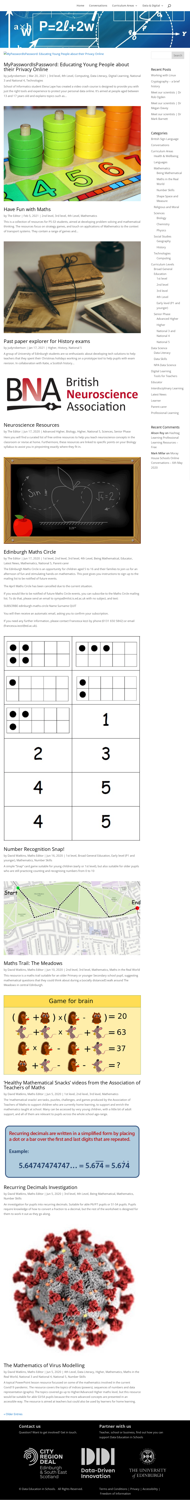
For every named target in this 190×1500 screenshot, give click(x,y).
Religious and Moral (166, 207)
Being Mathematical (106, 558)
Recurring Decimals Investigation (40, 1187)
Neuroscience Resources (31, 425)
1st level (48, 558)
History (62, 348)
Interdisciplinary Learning (167, 388)
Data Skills (160, 359)
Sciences (107, 431)
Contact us (30, 1426)
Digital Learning (119, 76)
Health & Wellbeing (166, 156)
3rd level (54, 76)
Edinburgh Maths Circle (30, 551)
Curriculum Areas (123, 5)
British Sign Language (164, 139)
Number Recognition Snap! (34, 849)
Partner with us (115, 1426)
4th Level (67, 76)
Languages (160, 162)
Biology (71, 431)
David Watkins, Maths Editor (26, 855)
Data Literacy (98, 76)
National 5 (75, 348)
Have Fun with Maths (27, 209)
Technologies (34, 80)
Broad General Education (94, 855)
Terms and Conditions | (114, 1489)
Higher (52, 348)
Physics (161, 230)
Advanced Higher (54, 431)
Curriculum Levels (162, 264)
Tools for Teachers (165, 376)
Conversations (98, 5)
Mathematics (89, 216)
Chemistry (163, 224)
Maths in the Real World (124, 969)
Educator (126, 558)
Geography (164, 241)
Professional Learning (165, 413)
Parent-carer (61, 563)
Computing (82, 76)
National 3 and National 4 (35, 1376)
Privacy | (136, 1489)
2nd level (47, 216)
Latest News (11, 563)
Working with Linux (163, 75)
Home (80, 5)
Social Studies (162, 236)
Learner (156, 400)
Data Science (159, 348)
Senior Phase (122, 431)
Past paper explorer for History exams (47, 341)
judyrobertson (17, 76)
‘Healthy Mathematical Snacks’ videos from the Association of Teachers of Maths (72, 1085)
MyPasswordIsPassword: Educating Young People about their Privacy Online (66, 67)
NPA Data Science (165, 365)
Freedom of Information (115, 1493)
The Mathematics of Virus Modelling (44, 1365)
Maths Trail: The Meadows (33, 963)
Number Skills (43, 860)
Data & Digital (151, 5)
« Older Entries (13, 1414)
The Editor (14, 216)
